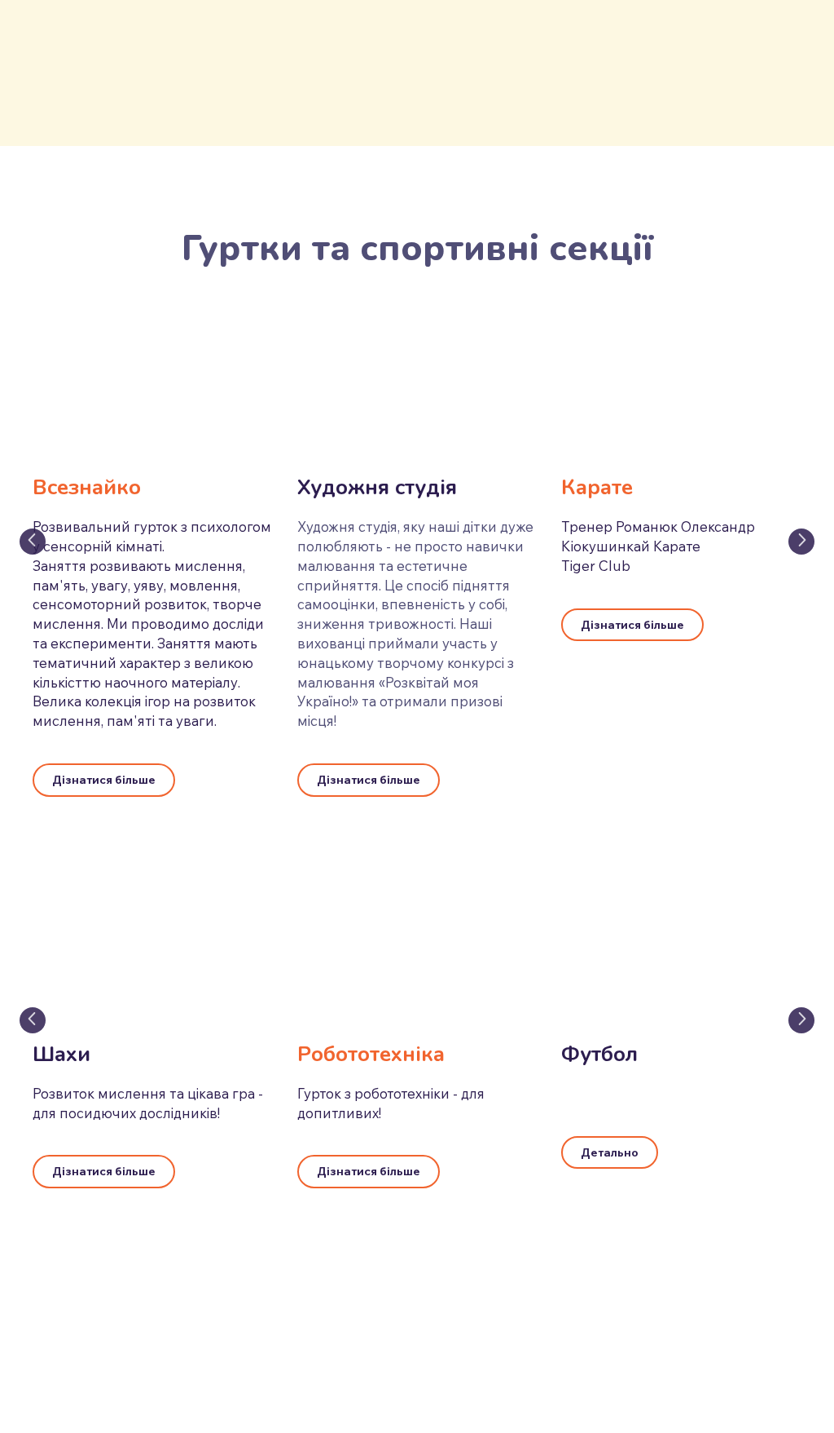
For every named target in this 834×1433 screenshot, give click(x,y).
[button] (104, 780)
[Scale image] (417, 385)
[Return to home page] (119, 69)
